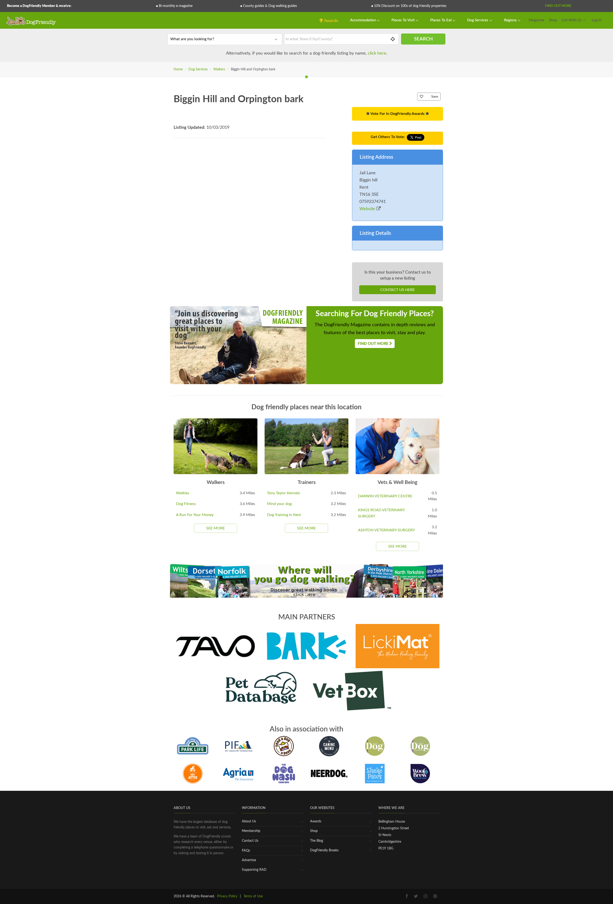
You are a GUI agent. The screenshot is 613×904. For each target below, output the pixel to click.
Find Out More (558, 6)
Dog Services (478, 20)
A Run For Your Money (195, 515)
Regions (511, 20)
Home (178, 69)
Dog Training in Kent (284, 515)
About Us (249, 821)
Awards (330, 21)
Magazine (536, 20)
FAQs (246, 850)
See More (215, 528)
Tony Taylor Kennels (283, 493)
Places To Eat (441, 20)
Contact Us (250, 840)
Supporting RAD (254, 869)
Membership (251, 831)
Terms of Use (253, 896)
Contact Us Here (397, 290)
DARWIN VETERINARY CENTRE (385, 496)
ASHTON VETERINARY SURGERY (386, 530)
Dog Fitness (186, 504)
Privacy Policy (227, 896)
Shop (553, 20)
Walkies (182, 493)
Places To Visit (403, 20)
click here (377, 53)
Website (367, 209)
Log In (597, 20)
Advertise (249, 860)
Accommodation (363, 20)
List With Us (572, 20)
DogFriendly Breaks (324, 850)
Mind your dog (279, 504)
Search (423, 39)
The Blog (316, 840)
